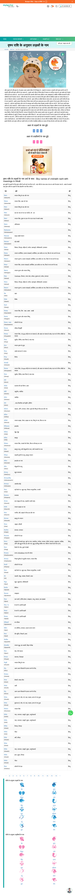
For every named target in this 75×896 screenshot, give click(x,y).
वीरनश (6, 501)
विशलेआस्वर (7, 230)
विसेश (5, 299)
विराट (5, 489)
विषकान (6, 259)
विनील (5, 732)
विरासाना (6, 495)
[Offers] (48, 6)
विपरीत (6, 587)
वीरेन (5, 466)
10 (38, 776)
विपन (5, 651)
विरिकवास (6, 426)
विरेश (5, 449)
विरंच (5, 513)
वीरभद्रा (6, 559)
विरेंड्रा (6, 455)
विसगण (6, 316)
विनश (5, 680)
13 (51, 776)
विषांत (5, 195)
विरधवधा (6, 553)
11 (43, 776)
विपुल (5, 582)
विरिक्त (6, 432)
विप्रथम (6, 593)
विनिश (5, 726)
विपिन (5, 628)
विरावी (5, 564)
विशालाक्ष (6, 241)
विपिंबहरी (6, 622)
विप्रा (5, 599)
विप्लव (5, 611)
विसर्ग (5, 305)
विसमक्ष (6, 311)
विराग (5, 547)
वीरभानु (6, 472)
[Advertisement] (37, 23)
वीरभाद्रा (6, 484)
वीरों (5, 380)
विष (5, 293)
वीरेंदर (5, 461)
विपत (5, 634)
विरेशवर (6, 443)
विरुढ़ (5, 357)
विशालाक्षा (6, 236)
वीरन (5, 345)
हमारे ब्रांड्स (33, 39)
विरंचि (5, 507)
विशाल (5, 247)
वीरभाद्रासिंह (7, 478)
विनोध (5, 697)
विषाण (5, 218)
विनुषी (5, 662)
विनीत (5, 714)
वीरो (5, 403)
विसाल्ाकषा (7, 322)
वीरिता (5, 415)
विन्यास (6, 657)
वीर (5, 576)
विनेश (5, 737)
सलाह (4, 39)
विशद (5, 276)
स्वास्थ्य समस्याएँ (17, 39)
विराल (5, 524)
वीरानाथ (6, 518)
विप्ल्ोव (6, 605)
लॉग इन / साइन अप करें (64, 43)
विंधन (5, 766)
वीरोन (5, 397)
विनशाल (6, 674)
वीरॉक (5, 386)
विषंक (5, 213)
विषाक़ (5, 265)
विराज (5, 541)
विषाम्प (5, 224)
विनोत (5, 686)
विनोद (5, 703)
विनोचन (6, 709)
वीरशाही (6, 363)
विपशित (6, 639)
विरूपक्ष (6, 334)
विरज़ (5, 351)
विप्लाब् (6, 616)
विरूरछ (6, 328)
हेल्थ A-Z (58, 39)
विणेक (5, 743)
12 (47, 776)
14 (56, 776)
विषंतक (6, 201)
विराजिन (6, 530)
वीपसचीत (6, 645)
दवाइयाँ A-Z (46, 39)
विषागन (6, 270)
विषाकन (6, 288)
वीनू (5, 668)
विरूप (5, 340)
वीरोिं (5, 391)
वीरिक (5, 438)
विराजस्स (6, 536)
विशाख (6, 253)
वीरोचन (6, 409)
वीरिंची (5, 420)
